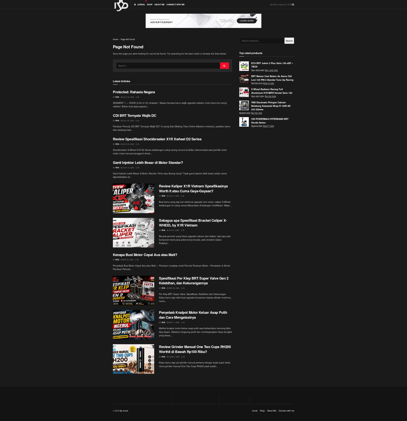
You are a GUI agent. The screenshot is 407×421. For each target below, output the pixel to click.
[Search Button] (224, 65)
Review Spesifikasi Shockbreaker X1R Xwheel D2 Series (157, 138)
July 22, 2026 (128, 97)
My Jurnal (124, 410)
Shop (149, 4)
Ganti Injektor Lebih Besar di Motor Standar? (148, 162)
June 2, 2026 (174, 356)
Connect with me (175, 4)
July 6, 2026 (173, 230)
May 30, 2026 (127, 259)
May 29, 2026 (173, 288)
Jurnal (141, 4)
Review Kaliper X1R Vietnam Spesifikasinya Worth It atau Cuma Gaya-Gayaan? (193, 188)
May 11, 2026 (173, 322)
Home (115, 39)
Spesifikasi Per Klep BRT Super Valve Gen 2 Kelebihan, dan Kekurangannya (193, 281)
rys (117, 97)
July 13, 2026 (128, 167)
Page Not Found (128, 39)
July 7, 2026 (173, 196)
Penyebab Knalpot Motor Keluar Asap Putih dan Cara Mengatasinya (193, 315)
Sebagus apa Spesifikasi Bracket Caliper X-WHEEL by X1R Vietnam (193, 223)
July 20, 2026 (128, 120)
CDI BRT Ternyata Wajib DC (134, 115)
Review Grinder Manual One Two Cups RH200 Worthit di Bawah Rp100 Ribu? (195, 349)
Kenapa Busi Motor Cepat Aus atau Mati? (145, 254)
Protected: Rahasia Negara (134, 91)
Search (289, 40)
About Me (159, 4)
